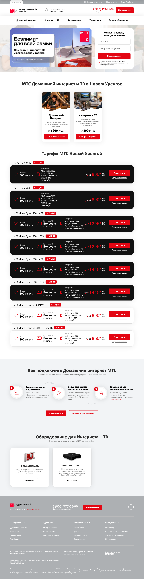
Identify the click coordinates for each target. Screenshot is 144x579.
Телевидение (15, 535)
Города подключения (50, 535)
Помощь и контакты (94, 2)
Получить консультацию (83, 413)
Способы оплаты (80, 535)
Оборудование (111, 2)
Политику (103, 64)
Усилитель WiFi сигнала (114, 535)
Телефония (14, 539)
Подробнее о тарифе (119, 178)
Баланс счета (79, 528)
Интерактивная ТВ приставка (116, 532)
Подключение (124, 10)
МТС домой (16, 2)
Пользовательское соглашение (74, 554)
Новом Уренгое (33, 509)
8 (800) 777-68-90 (103, 9)
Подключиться (114, 56)
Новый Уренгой (56, 11)
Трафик (76, 532)
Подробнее (29, 481)
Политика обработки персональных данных (78, 552)
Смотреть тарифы (56, 136)
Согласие (121, 61)
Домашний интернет (18, 528)
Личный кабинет (127, 2)
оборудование (115, 399)
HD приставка (110, 539)
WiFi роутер (109, 528)
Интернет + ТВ (16, 532)
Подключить (119, 173)
